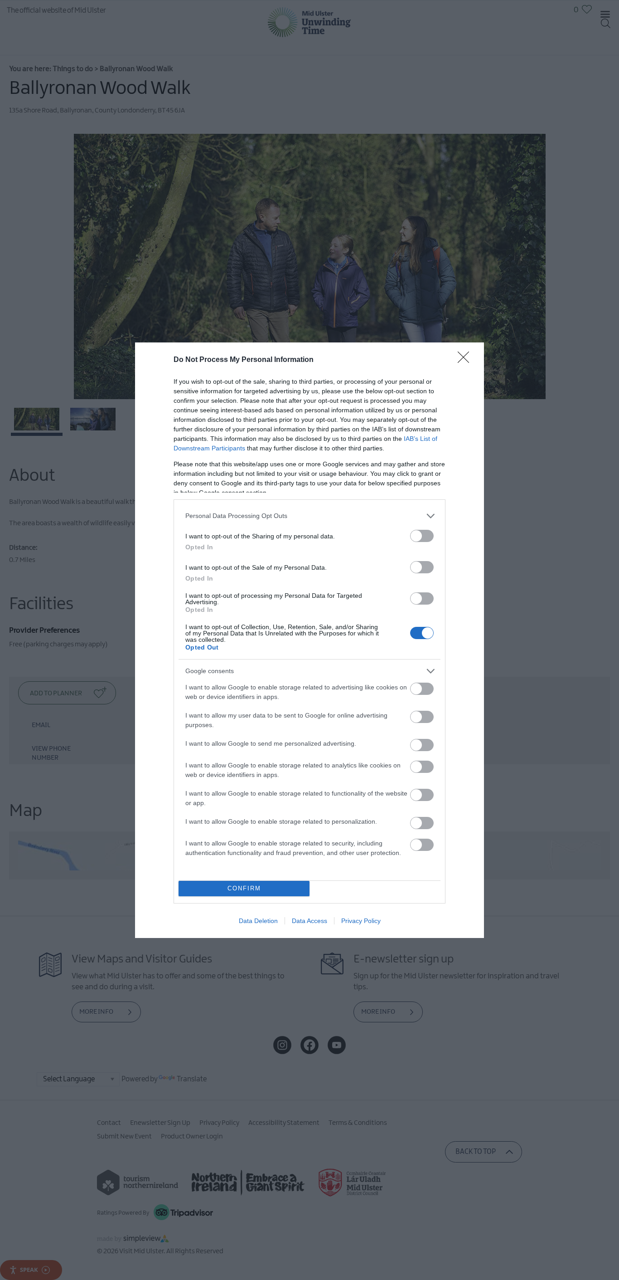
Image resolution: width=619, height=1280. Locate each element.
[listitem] (309, 516)
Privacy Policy (361, 920)
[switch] (422, 536)
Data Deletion (258, 920)
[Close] (466, 360)
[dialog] (309, 640)
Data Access (309, 920)
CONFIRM (244, 888)
